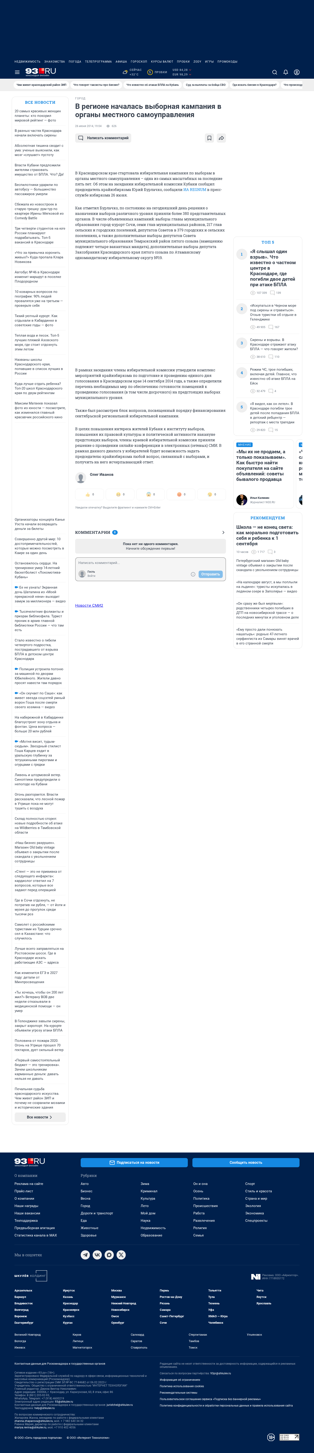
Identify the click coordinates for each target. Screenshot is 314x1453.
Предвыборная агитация (34, 1228)
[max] (109, 1254)
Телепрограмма (98, 61)
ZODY (197, 61)
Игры (209, 61)
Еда (84, 1221)
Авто (85, 1184)
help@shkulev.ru (44, 1408)
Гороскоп (139, 61)
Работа (199, 1213)
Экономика (254, 1213)
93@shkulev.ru (64, 1401)
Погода (75, 61)
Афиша (121, 61)
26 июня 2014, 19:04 (88, 126)
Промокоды (227, 61)
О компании (24, 1198)
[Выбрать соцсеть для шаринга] (221, 138)
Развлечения (204, 1221)
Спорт (250, 1184)
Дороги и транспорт (97, 1213)
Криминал (149, 1191)
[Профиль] (296, 72)
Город (85, 1206)
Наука (145, 1221)
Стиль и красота (258, 1191)
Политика (201, 1198)
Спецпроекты (256, 1221)
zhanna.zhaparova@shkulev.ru (33, 1421)
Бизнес (86, 1191)
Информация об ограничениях (180, 1379)
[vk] (97, 1254)
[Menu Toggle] (17, 72)
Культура (148, 1198)
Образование (151, 1235)
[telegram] (85, 1254)
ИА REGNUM (194, 189)
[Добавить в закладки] (209, 138)
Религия (200, 1228)
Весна (85, 1198)
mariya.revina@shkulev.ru (30, 1427)
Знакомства (54, 61)
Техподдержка (26, 1221)
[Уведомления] (285, 72)
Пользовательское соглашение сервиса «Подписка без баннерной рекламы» (210, 1399)
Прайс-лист (23, 1191)
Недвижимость (27, 61)
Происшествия (205, 1206)
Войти (91, 576)
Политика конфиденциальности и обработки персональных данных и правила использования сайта (226, 1405)
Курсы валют (162, 61)
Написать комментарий (107, 138)
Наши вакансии (27, 1213)
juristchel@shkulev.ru (120, 1405)
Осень (198, 1191)
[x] (121, 1254)
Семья (198, 1235)
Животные (89, 1228)
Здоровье (89, 1235)
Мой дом (148, 1213)
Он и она (200, 1184)
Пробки (183, 61)
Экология (253, 1206)
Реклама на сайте (28, 1184)
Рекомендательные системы (178, 1392)
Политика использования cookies (182, 1386)
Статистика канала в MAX (35, 1235)
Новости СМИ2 (89, 605)
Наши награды (26, 1206)
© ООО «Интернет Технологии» (88, 1437)
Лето (145, 1206)
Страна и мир (256, 1198)
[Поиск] (274, 72)
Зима (145, 1184)
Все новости (40, 102)
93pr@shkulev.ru (220, 1373)
